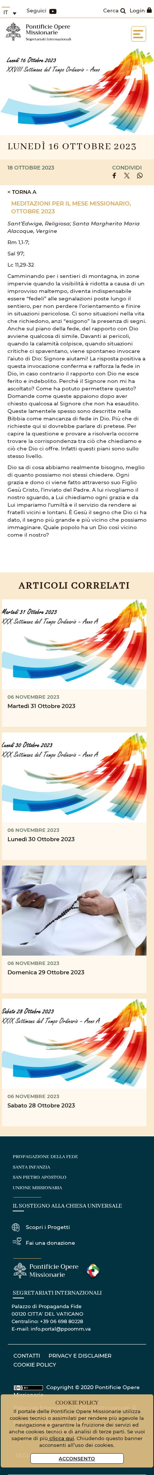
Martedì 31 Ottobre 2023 (41, 706)
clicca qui (61, 1438)
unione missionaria (37, 1188)
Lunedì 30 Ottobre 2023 (41, 839)
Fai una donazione (50, 1242)
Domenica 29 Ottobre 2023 (45, 972)
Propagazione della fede (45, 1157)
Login (137, 10)
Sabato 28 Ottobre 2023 (41, 1105)
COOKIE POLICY (34, 1364)
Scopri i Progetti (48, 1226)
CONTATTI (26, 1355)
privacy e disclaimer (80, 1355)
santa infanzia (31, 1167)
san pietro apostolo (40, 1177)
